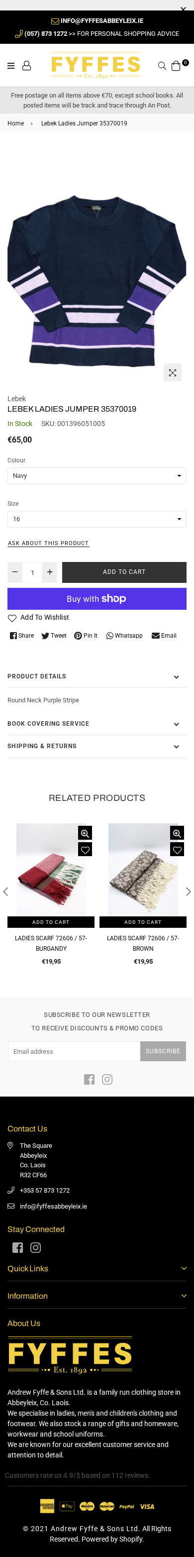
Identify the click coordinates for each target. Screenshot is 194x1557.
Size (12, 503)
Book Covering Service (48, 723)
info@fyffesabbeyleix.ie (53, 1206)
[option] (97, 266)
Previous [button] (5, 891)
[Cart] (176, 65)
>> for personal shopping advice (101, 33)
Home (15, 123)
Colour (16, 460)
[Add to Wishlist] (85, 849)
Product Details (36, 676)
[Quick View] (85, 833)
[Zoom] (173, 372)
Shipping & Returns (42, 746)
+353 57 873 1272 (45, 1190)
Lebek (16, 399)
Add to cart (51, 922)
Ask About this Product (48, 543)
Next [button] (188, 891)
